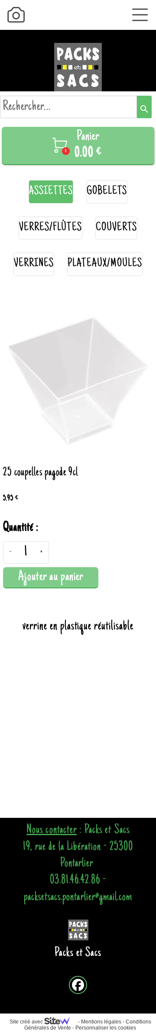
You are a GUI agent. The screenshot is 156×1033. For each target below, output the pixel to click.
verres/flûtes (50, 228)
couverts (116, 228)
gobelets (107, 191)
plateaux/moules (105, 264)
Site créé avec (27, 1022)
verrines (34, 264)
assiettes (51, 191)
